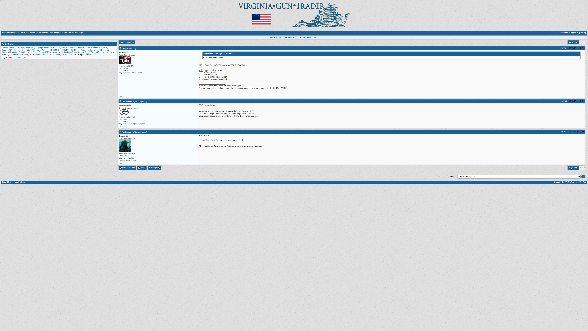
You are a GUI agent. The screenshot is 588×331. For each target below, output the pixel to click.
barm (92, 50)
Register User (276, 37)
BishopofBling (70, 52)
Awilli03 (5, 54)
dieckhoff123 (31, 52)
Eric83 (99, 50)
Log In (582, 33)
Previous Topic (128, 168)
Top (120, 96)
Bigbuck (16, 50)
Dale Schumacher (69, 48)
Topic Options (126, 42)
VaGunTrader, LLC (10, 33)
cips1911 (106, 52)
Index (143, 168)
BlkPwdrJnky (83, 50)
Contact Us (559, 182)
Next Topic (153, 168)
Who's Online (8, 44)
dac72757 (30, 48)
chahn (46, 48)
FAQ (316, 37)
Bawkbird (103, 48)
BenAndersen (35, 54)
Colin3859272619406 (67, 50)
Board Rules (7, 182)
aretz (113, 52)
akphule (94, 48)
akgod (14, 52)
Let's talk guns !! (56, 33)
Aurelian (45, 50)
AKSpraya (19, 48)
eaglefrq (106, 50)
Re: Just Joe (130, 49)
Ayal (61, 52)
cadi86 (46, 54)
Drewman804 (84, 48)
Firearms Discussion (38, 33)
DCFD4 (53, 50)
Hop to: (453, 176)
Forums (23, 33)
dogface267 (7, 50)
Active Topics (305, 37)
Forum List (290, 37)
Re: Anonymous (140, 102)
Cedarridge (26, 50)
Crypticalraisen (16, 54)
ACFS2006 (55, 48)
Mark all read (20, 182)
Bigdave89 (6, 52)
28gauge (39, 48)
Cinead (22, 52)
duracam (54, 52)
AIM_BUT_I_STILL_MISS (89, 52)
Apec (26, 54)
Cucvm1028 (44, 52)
